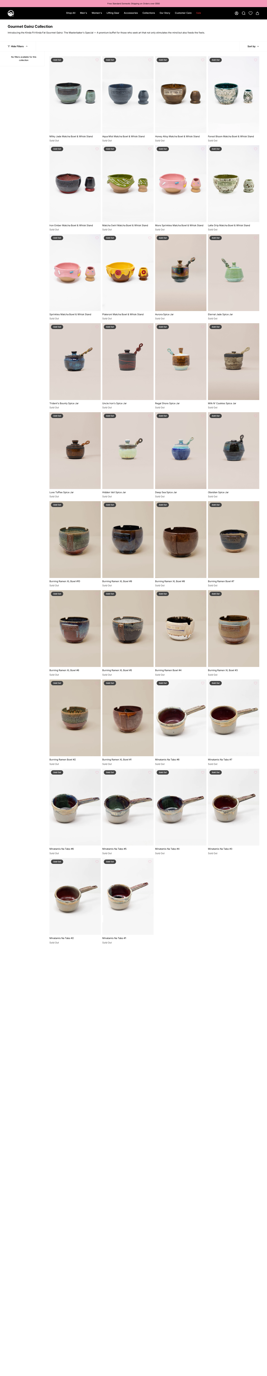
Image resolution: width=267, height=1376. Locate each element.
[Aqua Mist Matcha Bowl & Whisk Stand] (128, 94)
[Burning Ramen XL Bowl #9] (128, 539)
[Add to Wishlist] (97, 60)
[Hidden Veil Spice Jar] (128, 450)
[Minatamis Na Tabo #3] (233, 807)
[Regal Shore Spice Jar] (180, 361)
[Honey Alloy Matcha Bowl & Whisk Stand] (180, 94)
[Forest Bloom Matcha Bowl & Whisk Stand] (233, 94)
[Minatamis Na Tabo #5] (128, 807)
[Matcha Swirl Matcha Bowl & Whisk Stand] (128, 183)
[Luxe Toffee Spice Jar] (75, 450)
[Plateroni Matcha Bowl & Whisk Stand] (128, 272)
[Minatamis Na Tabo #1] (128, 896)
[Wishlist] (250, 13)
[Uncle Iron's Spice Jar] (128, 361)
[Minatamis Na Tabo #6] (75, 807)
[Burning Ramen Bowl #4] (180, 628)
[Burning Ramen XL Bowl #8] (180, 539)
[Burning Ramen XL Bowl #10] (75, 539)
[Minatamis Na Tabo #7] (233, 717)
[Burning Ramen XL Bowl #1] (128, 717)
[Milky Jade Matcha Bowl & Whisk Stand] (75, 94)
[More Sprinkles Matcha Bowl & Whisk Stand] (180, 183)
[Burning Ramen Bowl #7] (233, 539)
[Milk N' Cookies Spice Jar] (233, 361)
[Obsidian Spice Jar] (233, 450)
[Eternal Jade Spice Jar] (233, 272)
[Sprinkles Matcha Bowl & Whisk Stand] (75, 272)
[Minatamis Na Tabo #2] (75, 896)
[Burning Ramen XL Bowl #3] (233, 628)
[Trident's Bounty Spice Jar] (75, 361)
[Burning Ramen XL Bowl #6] (75, 628)
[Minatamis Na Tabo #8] (180, 717)
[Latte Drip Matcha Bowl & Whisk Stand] (233, 183)
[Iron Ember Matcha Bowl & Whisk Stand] (75, 183)
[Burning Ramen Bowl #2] (75, 717)
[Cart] (257, 13)
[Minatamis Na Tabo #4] (180, 807)
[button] (83, 13)
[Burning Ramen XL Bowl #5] (128, 628)
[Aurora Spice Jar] (180, 272)
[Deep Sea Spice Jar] (180, 450)
